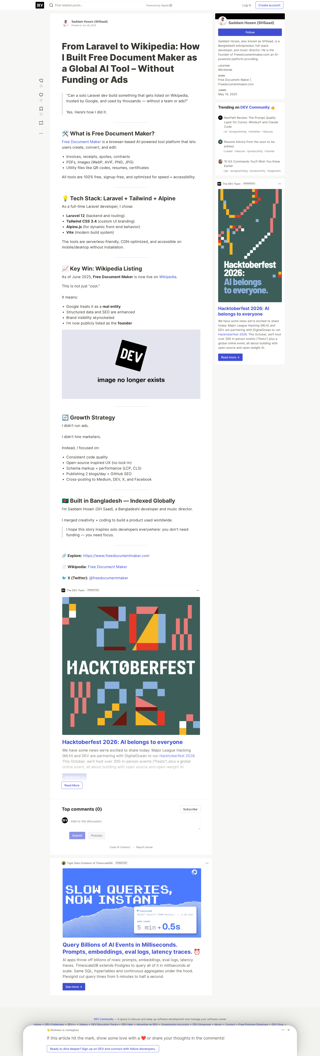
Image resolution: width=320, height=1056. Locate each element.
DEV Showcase (202, 1024)
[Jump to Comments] (41, 96)
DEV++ (72, 1024)
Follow (250, 32)
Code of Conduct (120, 847)
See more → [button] (74, 987)
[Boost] (41, 123)
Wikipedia (167, 277)
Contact (230, 1024)
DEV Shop (278, 1024)
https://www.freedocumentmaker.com (116, 555)
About (218, 1024)
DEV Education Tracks (104, 1024)
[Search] (51, 5)
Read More (71, 785)
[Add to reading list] (41, 110)
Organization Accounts (175, 1024)
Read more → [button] (230, 357)
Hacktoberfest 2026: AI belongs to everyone (122, 742)
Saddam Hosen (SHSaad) (89, 21)
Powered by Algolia (157, 5)
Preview (96, 835)
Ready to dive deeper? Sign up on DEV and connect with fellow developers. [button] (103, 1049)
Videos (83, 1024)
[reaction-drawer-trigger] (41, 82)
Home (37, 1024)
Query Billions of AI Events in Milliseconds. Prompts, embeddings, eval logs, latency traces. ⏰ (131, 948)
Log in (246, 5)
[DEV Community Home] (39, 5)
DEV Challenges (54, 1024)
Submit (77, 835)
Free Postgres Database (253, 1024)
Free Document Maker (81, 142)
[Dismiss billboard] (288, 1030)
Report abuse (144, 847)
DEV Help (127, 1024)
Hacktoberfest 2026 (232, 334)
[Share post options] (41, 133)
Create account (269, 5)
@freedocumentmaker (108, 578)
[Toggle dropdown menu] (198, 590)
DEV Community (255, 107)
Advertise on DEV (147, 1024)
